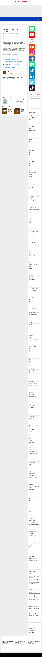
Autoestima (31, 159)
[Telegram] (32, 70)
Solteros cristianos (32, 522)
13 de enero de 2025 (5, 643)
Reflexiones (37, 615)
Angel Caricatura (31, 137)
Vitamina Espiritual (21, 2)
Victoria (12, 97)
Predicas (30, 615)
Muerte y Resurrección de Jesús (34, 425)
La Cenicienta (31, 381)
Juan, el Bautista (31, 368)
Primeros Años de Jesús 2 (33, 482)
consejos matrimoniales (32, 198)
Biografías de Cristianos (32, 172)
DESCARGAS (31, 224)
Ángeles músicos (31, 148)
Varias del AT (31, 554)
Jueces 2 (30, 374)
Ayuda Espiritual (31, 18)
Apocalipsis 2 (31, 154)
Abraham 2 (30, 124)
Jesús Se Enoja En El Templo (33, 339)
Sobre (34, 617)
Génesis (30, 305)
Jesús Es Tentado (31, 333)
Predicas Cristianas (32, 479)
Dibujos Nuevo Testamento (33, 242)
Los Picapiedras (31, 405)
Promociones (31, 484)
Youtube (33, 620)
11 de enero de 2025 (5, 649)
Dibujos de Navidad (32, 238)
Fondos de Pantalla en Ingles (33, 295)
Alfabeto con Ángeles (32, 130)
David (30, 220)
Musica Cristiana (31, 429)
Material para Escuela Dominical (34, 409)
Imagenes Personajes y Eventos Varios (34, 317)
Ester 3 (30, 273)
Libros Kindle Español (32, 396)
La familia (30, 388)
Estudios (30, 606)
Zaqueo (30, 567)
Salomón (30, 505)
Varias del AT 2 (31, 556)
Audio (33, 592)
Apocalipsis (30, 152)
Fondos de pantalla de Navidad (34, 292)
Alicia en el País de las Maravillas (34, 132)
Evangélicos (34, 606)
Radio (33, 615)
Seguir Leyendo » (16, 54)
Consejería (35, 597)
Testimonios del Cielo (32, 537)
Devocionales (31, 229)
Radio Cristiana (31, 489)
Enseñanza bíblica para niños (33, 264)
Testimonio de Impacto (32, 529)
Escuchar (30, 604)
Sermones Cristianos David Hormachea (11, 62)
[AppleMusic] (32, 40)
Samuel (30, 507)
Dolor (30, 246)
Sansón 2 (30, 513)
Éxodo (30, 281)
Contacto (25, 654)
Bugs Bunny (31, 176)
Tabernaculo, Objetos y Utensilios (34, 524)
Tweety (30, 548)
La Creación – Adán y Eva (33, 383)
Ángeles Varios (31, 150)
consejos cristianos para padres (34, 196)
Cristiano (38, 599)
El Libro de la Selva (32, 255)
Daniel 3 (30, 218)
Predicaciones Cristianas (33, 477)
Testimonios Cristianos (23, 18)
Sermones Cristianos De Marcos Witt (10, 58)
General (30, 303)
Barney (30, 165)
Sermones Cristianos (14, 18)
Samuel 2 (30, 509)
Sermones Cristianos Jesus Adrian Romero (11, 64)
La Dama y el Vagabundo (33, 387)
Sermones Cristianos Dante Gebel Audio (11, 59)
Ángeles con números (32, 143)
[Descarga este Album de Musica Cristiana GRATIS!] (35, 102)
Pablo (30, 444)
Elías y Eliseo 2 (31, 262)
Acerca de (22, 654)
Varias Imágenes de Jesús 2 (33, 560)
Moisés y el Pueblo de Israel (33, 422)
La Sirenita (30, 390)
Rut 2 (30, 500)
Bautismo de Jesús (32, 167)
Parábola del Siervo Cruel (33, 455)
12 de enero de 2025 (18, 643)
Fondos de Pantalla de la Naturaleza (34, 290)
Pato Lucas (30, 458)
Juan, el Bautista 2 (32, 370)
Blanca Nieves (31, 174)
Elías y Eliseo (31, 260)
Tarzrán (30, 527)
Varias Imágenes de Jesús (33, 558)
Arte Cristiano (31, 157)
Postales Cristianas (32, 475)
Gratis (38, 606)
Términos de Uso (12, 654)
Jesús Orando (31, 335)
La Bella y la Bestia (32, 379)
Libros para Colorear (32, 398)
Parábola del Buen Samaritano (34, 449)
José (29, 357)
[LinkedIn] (32, 76)
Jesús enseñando (31, 330)
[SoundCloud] (32, 46)
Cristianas (34, 599)
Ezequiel (30, 286)
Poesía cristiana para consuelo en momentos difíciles (7, 642)
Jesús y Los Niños (31, 342)
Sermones (9, 97)
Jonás (30, 352)
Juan (29, 366)
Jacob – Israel (31, 320)
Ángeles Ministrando (32, 146)
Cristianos (6, 97)
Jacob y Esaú (31, 322)
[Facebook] (32, 58)
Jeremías (30, 324)
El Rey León (31, 259)
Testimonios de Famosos (32, 535)
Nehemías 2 (31, 433)
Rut (29, 498)
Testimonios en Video (32, 540)
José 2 (30, 359)
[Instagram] (32, 52)
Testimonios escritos (32, 542)
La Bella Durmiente (32, 377)
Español (34, 604)
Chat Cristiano (31, 187)
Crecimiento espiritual (32, 213)
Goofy (30, 306)
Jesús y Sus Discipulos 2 (32, 346)
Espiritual (37, 604)
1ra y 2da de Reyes (32, 119)
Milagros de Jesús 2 (32, 418)
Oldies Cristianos (31, 442)
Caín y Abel (30, 178)
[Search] (40, 19)
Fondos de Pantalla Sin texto (33, 297)
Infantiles (30, 608)
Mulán (30, 427)
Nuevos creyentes (31, 436)
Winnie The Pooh (31, 565)
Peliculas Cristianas (32, 462)
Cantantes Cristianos (32, 183)
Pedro (30, 460)
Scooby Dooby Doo (32, 516)
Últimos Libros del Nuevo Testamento (33, 551)
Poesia (34, 613)
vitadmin (5, 33)
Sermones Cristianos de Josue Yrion (10, 66)
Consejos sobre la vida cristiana (34, 211)
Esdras (30, 266)
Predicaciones (37, 613)
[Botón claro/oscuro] (39, 19)
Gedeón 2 (30, 301)
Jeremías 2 (30, 326)
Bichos (30, 170)
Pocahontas (31, 471)
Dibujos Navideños (32, 240)
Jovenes (34, 608)
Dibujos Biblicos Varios (32, 235)
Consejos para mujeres (32, 203)
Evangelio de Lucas (32, 279)
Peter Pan (30, 466)
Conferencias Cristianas (32, 189)
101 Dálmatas (31, 115)
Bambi (30, 163)
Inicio (2, 18)
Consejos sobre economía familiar (34, 209)
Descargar (34, 601)
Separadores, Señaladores (33, 518)
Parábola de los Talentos (33, 447)
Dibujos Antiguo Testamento (33, 231)
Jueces (30, 372)
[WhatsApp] (32, 64)
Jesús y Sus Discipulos (32, 344)
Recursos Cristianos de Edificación (34, 491)
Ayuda (36, 592)
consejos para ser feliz (32, 207)
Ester (30, 270)
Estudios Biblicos (31, 277)
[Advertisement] (21, 11)
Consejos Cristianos (32, 194)
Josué (30, 361)
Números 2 (30, 440)
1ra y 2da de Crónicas (32, 117)
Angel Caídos (31, 135)
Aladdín (30, 128)
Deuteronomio (31, 227)
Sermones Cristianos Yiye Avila (9, 67)
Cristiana (30, 599)
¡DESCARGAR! (12, 78)
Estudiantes (31, 275)
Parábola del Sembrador (33, 453)
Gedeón (30, 299)
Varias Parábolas (31, 562)
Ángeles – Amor (31, 141)
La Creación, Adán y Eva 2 (33, 385)
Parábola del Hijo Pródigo (33, 451)
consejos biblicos (31, 192)
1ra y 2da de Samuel (32, 121)
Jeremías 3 (30, 328)
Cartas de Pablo (31, 185)
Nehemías (30, 431)
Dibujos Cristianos (7, 18)
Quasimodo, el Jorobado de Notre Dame (34, 487)
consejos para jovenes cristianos (34, 200)
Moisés (30, 420)
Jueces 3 (30, 376)
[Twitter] (32, 82)
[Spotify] (32, 28)
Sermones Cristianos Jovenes (17, 111)
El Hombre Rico (31, 253)
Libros (37, 608)
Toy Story (30, 544)
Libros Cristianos (31, 394)
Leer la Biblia (31, 392)
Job (29, 348)
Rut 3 (30, 502)
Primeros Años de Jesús (32, 480)
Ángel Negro (31, 139)
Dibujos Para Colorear (32, 244)
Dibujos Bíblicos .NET (32, 233)
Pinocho (30, 468)
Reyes (30, 496)
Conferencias (31, 597)
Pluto (30, 469)
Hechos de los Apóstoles (32, 308)
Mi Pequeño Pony (31, 412)
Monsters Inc (31, 423)
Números (30, 438)
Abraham (30, 122)
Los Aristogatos (31, 401)
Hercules (30, 310)
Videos (30, 620)
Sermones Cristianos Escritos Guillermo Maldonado (13, 61)
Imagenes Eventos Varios (33, 314)
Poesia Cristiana (31, 473)
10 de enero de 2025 (31, 649)
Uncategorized (31, 552)
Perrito (30, 464)
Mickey (30, 414)
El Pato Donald (31, 257)
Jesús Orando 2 (31, 337)
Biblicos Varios (31, 168)
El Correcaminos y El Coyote (33, 251)
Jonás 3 (30, 355)
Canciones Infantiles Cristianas (34, 181)
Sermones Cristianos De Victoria (10, 36)
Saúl (29, 515)
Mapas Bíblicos (31, 407)
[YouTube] (32, 34)
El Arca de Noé (31, 249)
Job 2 (30, 350)
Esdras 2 (30, 268)
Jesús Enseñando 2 (32, 331)
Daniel (30, 214)
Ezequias (30, 284)
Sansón (30, 511)
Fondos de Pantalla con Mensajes (34, 288)
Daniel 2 (30, 216)
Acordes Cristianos (4, 20)
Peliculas (30, 613)
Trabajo (30, 546)
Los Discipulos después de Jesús (34, 403)
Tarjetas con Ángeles (32, 526)
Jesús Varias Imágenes (32, 341)
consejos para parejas (32, 205)
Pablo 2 (30, 445)
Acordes (30, 592)
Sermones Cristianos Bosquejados (4, 111)
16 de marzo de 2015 (10, 33)
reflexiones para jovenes (33, 494)
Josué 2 (30, 363)
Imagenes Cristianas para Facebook (34, 312)
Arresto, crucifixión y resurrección (34, 156)
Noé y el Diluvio (31, 434)
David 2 (30, 222)
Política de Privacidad (18, 654)
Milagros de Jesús (31, 416)
